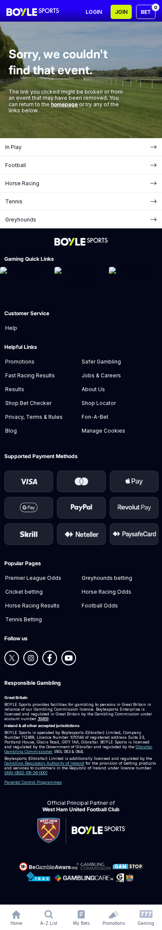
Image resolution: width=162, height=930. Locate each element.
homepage (64, 104)
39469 (43, 718)
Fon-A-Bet (95, 417)
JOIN (121, 12)
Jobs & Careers (101, 375)
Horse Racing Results (32, 605)
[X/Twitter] (11, 658)
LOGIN (94, 12)
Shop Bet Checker (28, 403)
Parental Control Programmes (33, 782)
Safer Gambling (101, 361)
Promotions (20, 361)
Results (14, 389)
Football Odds (100, 605)
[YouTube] (68, 658)
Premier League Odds (33, 578)
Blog (11, 430)
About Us (93, 389)
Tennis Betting (23, 619)
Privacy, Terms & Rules (34, 417)
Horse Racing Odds (106, 591)
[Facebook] (49, 658)
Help (11, 328)
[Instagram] (30, 658)
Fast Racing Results (30, 375)
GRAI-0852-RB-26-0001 (26, 772)
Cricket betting (24, 591)
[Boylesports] (32, 12)
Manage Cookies (103, 430)
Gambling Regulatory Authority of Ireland (44, 763)
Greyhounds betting (107, 578)
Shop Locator (99, 403)
